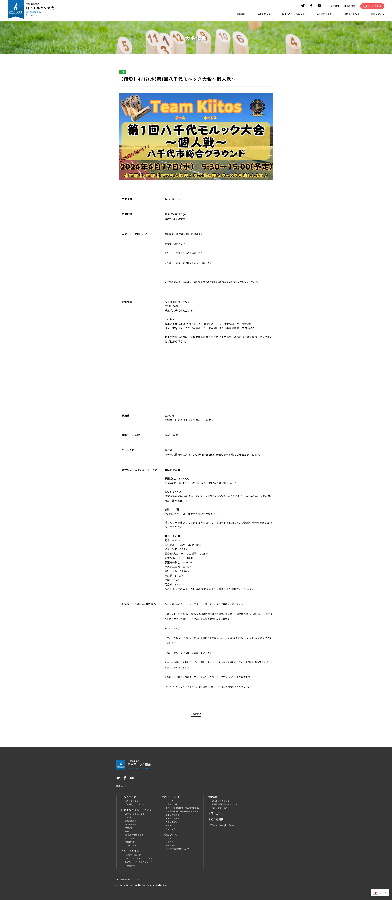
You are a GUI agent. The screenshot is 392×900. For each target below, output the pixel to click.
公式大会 (169, 838)
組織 (127, 831)
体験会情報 (350, 6)
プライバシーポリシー (221, 825)
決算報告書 (130, 842)
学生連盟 (129, 827)
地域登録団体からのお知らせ (224, 804)
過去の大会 (170, 845)
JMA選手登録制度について (177, 849)
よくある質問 (216, 819)
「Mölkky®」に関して (134, 804)
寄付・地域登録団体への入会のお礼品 (182, 807)
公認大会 (169, 842)
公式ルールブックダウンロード (138, 862)
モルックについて (133, 800)
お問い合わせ (216, 813)
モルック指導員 (172, 814)
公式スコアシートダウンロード (138, 858)
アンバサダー (131, 845)
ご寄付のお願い (172, 804)
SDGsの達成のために (134, 835)
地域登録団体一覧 (133, 855)
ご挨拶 (128, 817)
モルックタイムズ (220, 807)
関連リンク (121, 785)
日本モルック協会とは (135, 813)
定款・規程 (130, 838)
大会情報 (335, 6)
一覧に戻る (196, 713)
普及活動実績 (131, 820)
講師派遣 (169, 825)
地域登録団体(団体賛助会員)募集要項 (182, 811)
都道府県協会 (131, 824)
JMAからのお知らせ (221, 800)
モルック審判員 (172, 818)
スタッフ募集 (171, 822)
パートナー (170, 800)
